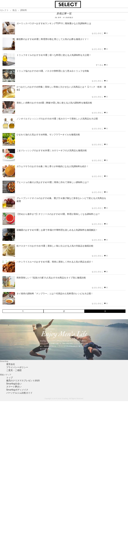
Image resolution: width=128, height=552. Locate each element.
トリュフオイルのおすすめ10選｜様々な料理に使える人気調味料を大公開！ (54, 54)
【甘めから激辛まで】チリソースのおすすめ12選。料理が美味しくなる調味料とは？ (58, 213)
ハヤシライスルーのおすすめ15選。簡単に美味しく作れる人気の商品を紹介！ (55, 261)
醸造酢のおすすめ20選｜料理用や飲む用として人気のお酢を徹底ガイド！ (53, 39)
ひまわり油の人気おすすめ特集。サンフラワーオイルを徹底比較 (48, 134)
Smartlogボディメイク (17, 389)
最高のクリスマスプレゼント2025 (23, 380)
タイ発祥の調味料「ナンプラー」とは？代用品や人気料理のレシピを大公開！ (55, 293)
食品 (14, 10)
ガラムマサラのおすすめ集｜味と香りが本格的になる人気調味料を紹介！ (53, 166)
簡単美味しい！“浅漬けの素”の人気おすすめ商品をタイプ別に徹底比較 (51, 277)
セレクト (4, 10)
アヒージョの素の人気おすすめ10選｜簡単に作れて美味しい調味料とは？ (53, 182)
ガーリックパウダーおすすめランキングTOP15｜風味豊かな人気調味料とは (54, 23)
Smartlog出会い (14, 383)
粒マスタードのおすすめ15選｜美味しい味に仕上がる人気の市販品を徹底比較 (55, 245)
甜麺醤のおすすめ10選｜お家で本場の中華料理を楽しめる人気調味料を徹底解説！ (57, 229)
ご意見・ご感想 (14, 370)
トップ (9, 377)
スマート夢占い (14, 386)
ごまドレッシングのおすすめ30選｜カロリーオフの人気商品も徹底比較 (52, 150)
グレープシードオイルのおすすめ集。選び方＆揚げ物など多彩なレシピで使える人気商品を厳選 (61, 199)
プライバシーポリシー (17, 367)
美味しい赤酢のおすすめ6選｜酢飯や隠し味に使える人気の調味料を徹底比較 (54, 102)
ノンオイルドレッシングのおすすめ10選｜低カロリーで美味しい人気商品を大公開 (57, 118)
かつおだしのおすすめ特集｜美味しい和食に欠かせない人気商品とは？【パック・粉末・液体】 (61, 88)
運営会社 (10, 364)
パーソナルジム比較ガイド (19, 392)
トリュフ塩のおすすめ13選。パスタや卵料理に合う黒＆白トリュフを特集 (53, 70)
